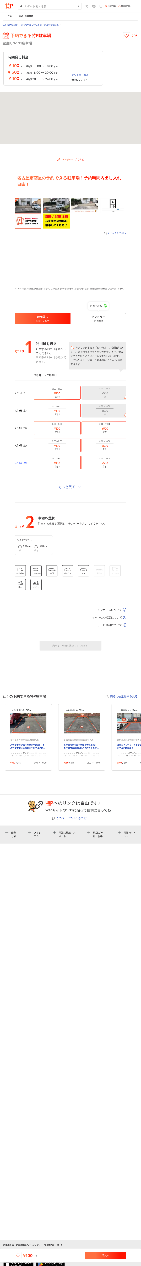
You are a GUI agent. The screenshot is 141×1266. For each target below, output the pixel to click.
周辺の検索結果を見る (124, 696)
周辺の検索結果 (51, 24)
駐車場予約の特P (10, 24)
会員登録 (112, 6)
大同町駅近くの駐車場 (31, 24)
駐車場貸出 (126, 6)
